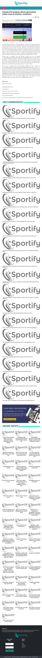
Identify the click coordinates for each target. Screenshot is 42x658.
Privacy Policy (35, 656)
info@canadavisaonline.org (7, 86)
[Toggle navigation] (3, 8)
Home (23, 643)
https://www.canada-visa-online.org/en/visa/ (10, 93)
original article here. (29, 97)
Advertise (24, 645)
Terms (29, 656)
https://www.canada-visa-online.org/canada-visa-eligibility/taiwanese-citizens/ (22, 54)
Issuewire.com (21, 44)
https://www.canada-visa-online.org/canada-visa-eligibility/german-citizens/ (17, 77)
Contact (23, 646)
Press (23, 644)
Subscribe (9, 650)
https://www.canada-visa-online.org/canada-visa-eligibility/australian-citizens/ (19, 67)
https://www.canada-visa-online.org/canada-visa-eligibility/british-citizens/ (18, 57)
